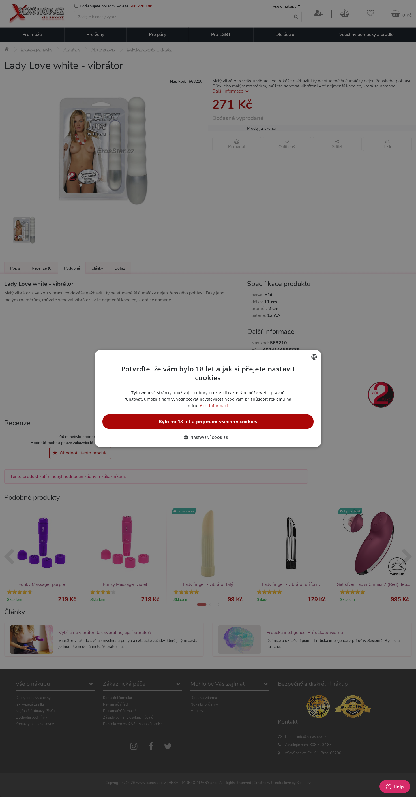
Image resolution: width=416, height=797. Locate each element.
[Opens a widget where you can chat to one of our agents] (394, 787)
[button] (208, 437)
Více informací (214, 405)
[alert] (208, 398)
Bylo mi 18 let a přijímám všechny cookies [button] (208, 421)
